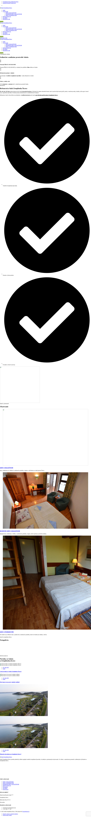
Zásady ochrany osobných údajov (10, 814)
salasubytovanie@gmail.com (9, 3)
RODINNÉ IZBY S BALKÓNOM (10, 531)
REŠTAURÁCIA (7, 785)
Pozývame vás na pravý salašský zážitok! (10, 682)
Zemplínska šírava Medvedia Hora (10, 1)
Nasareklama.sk (25, 811)
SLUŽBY (5, 788)
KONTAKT (5, 789)
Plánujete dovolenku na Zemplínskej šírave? (10, 754)
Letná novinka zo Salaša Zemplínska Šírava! (10, 671)
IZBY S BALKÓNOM (6, 468)
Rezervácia (5, 786)
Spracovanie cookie (7, 815)
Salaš (4, 668)
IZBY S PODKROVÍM (7, 632)
